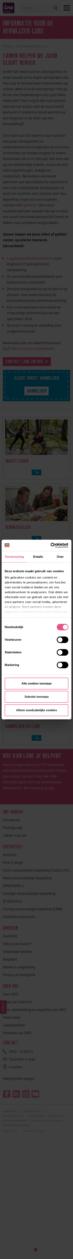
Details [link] (38, 556)
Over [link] (60, 556)
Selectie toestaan (37, 696)
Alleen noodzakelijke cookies (36, 710)
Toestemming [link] (14, 556)
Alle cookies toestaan (36, 683)
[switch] (62, 639)
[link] (51, 545)
